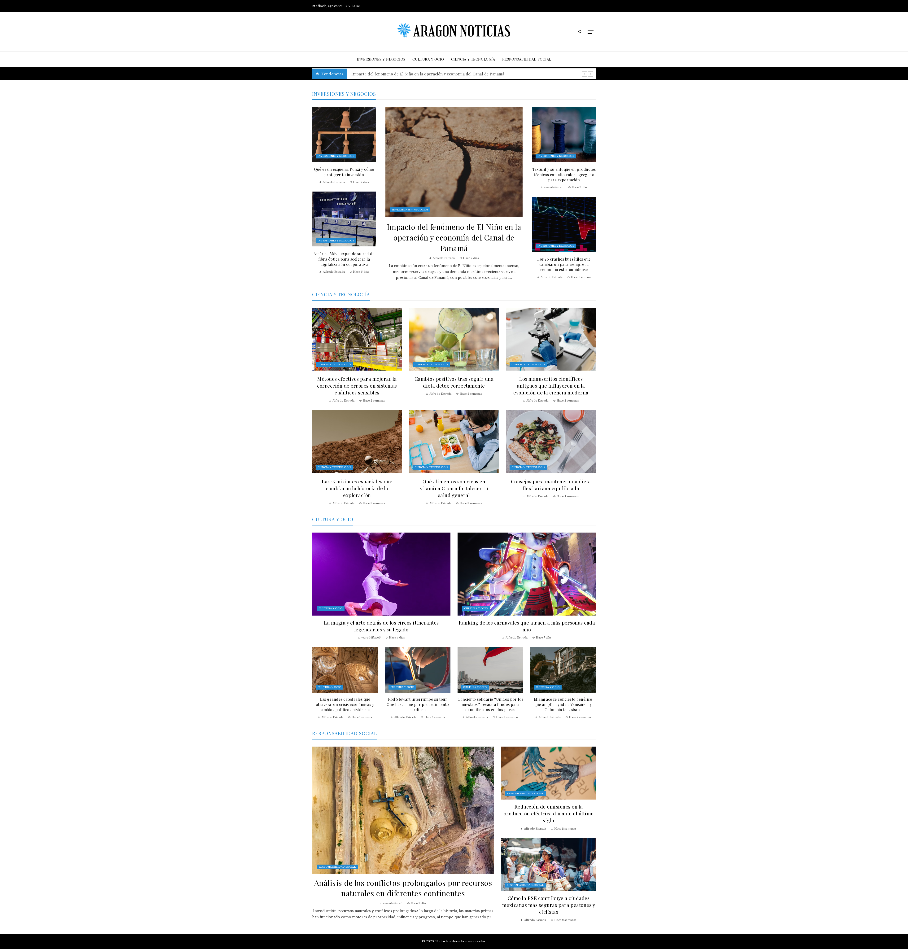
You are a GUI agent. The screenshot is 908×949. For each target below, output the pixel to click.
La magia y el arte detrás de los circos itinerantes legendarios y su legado (381, 626)
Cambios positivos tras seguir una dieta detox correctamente (454, 382)
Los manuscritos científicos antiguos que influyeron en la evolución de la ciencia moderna (551, 385)
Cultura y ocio (331, 608)
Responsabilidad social (337, 866)
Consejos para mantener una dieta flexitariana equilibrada (551, 484)
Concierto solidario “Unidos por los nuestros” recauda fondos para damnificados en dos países (490, 704)
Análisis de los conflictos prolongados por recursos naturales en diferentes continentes (432, 73)
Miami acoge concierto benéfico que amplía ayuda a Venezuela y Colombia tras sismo (563, 704)
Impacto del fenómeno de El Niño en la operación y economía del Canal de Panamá (454, 237)
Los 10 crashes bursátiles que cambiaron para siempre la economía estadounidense (564, 264)
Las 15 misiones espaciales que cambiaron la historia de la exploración (357, 488)
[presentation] (584, 74)
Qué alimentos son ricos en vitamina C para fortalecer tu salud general (454, 488)
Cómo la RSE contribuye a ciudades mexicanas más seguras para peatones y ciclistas (548, 905)
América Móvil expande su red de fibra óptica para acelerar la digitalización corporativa (344, 259)
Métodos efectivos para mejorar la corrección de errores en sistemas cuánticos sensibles (357, 385)
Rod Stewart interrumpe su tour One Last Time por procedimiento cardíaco (418, 704)
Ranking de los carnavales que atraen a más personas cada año (526, 626)
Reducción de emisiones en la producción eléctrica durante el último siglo (548, 813)
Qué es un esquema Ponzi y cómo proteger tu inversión (344, 172)
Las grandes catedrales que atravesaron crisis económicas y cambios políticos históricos (345, 704)
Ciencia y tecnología (334, 364)
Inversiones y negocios (410, 209)
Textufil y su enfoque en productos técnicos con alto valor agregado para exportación (564, 174)
